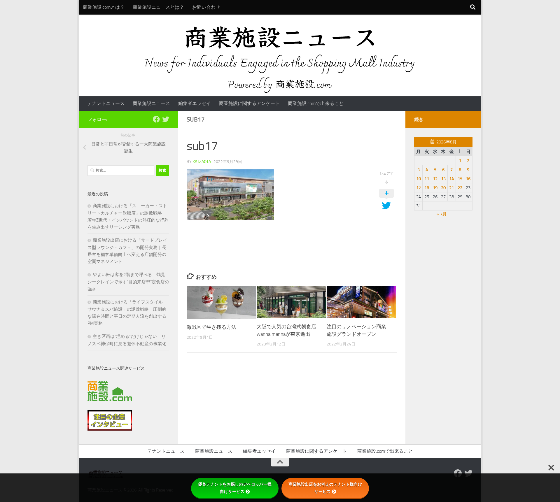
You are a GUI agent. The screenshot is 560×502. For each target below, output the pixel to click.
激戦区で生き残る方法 (211, 327)
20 (443, 187)
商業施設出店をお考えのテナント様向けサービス (325, 488)
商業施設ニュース (151, 103)
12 (435, 178)
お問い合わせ (206, 7)
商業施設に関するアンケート (249, 103)
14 (451, 178)
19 (435, 187)
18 (426, 187)
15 (460, 178)
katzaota (201, 161)
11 (426, 178)
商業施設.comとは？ (104, 7)
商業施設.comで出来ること (316, 103)
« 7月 (442, 214)
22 (460, 187)
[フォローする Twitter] (165, 119)
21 (451, 187)
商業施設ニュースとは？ (158, 7)
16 (468, 178)
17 (418, 187)
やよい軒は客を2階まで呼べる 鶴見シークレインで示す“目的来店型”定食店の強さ (128, 282)
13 (443, 178)
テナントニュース (106, 103)
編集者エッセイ (194, 103)
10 (418, 178)
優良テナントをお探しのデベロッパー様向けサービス (235, 488)
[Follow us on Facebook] (156, 119)
